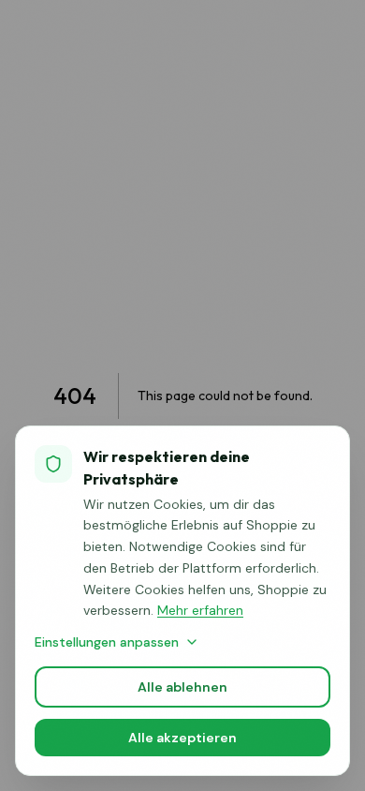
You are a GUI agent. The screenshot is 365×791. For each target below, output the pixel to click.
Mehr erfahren (200, 610)
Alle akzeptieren (182, 737)
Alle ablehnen (182, 687)
